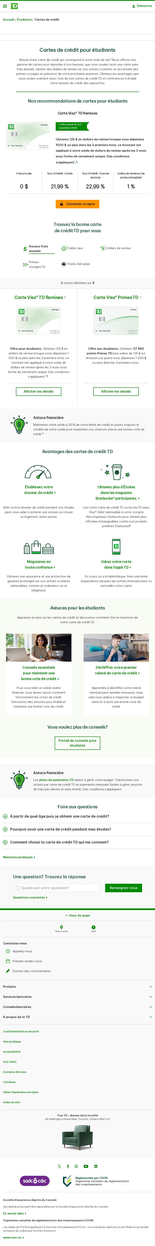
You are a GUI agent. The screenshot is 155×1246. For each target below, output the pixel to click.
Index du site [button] (11, 1102)
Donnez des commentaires (32, 971)
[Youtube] (86, 1167)
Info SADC (10, 1062)
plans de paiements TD (56, 780)
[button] (74, 162)
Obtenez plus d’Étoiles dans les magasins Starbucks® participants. (116, 492)
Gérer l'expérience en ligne (20, 1092)
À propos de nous (14, 1072)
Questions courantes (29, 897)
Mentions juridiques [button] (17, 857)
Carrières (9, 1082)
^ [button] (45, 376)
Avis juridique (12, 1041)
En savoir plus (13, 1213)
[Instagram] (76, 1167)
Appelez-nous (22, 951)
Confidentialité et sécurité (21, 1031)
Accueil (8, 19)
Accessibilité (11, 1051)
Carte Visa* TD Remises (39, 297)
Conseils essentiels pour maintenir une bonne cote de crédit (39, 673)
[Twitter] (59, 1167)
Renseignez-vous (123, 888)
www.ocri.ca (12, 1237)
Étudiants (24, 19)
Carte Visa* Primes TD (116, 297)
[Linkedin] (95, 1167)
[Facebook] (68, 1167)
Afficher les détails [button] (38, 391)
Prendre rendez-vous (27, 961)
